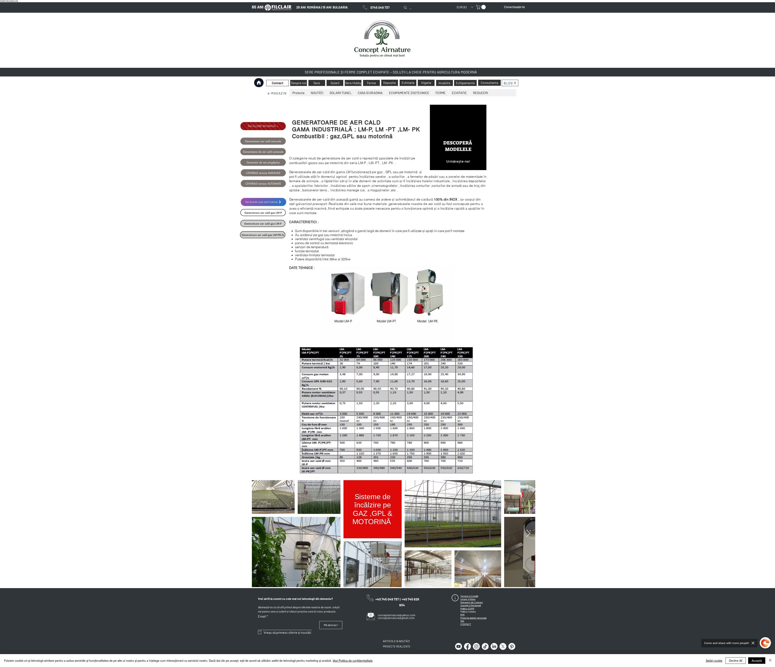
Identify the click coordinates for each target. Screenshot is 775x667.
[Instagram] (476, 646)
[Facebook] (467, 646)
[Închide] (770, 660)
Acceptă (757, 661)
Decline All (735, 661)
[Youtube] (458, 646)
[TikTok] (485, 646)
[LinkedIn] (494, 646)
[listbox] (465, 7)
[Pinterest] (511, 646)
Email (263, 616)
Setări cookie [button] (714, 661)
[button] (465, 7)
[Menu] (259, 93)
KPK (462, 615)
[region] (458, 137)
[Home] (259, 82)
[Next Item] (528, 533)
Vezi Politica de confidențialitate (353, 661)
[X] (503, 646)
